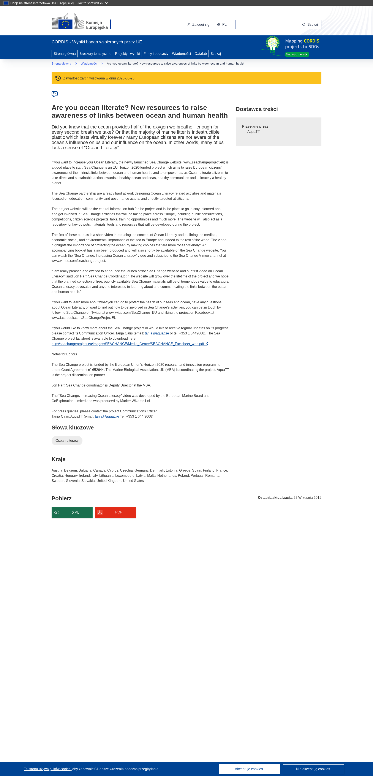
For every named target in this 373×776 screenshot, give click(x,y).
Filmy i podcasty (156, 53)
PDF (118, 512)
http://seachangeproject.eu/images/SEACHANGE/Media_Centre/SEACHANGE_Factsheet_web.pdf (129, 344)
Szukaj (215, 53)
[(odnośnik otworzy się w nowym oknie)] (86, 21)
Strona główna (65, 53)
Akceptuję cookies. (249, 769)
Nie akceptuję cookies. (313, 769)
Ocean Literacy (67, 440)
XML (75, 512)
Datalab (201, 53)
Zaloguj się (200, 24)
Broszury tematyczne (95, 53)
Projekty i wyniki (127, 53)
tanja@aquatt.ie (157, 333)
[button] (222, 24)
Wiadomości (181, 53)
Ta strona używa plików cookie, (48, 769)
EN (55, 93)
